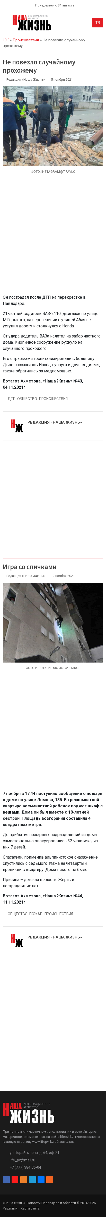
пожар (35, 914)
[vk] (41, 1179)
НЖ (6, 40)
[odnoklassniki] (23, 1179)
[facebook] (6, 1179)
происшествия (53, 399)
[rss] (49, 1179)
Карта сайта (30, 1208)
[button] (6, 23)
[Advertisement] (53, 237)
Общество (27, 399)
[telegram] (32, 1179)
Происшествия (26, 40)
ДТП (11, 399)
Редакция (10, 1208)
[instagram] (15, 1179)
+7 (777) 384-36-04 (25, 1167)
